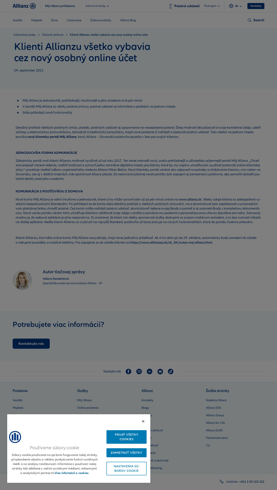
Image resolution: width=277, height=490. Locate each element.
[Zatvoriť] (143, 421)
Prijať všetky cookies (126, 437)
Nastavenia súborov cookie (126, 468)
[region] (78, 448)
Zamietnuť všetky (126, 453)
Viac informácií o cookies (72, 473)
